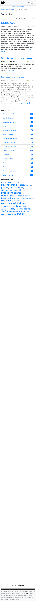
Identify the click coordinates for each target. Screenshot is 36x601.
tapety (12, 208)
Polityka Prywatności (27, 595)
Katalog (14, 10)
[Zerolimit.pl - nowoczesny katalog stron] (3, 3)
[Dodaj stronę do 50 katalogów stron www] (18, 6)
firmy (19, 195)
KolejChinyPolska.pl (9, 23)
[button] (29, 2)
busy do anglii (13, 182)
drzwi (4, 182)
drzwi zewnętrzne (13, 204)
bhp (18, 206)
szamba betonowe (8, 214)
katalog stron (28, 188)
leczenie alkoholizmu (27, 198)
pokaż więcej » (11, 70)
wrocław (26, 211)
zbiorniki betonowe (9, 190)
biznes (22, 190)
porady (4, 188)
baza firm (27, 196)
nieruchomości (10, 203)
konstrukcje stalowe (10, 201)
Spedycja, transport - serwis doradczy (16, 58)
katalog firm (16, 187)
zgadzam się (26, 593)
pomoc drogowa (15, 211)
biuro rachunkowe (10, 198)
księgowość (25, 185)
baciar (20, 213)
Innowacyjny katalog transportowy (15, 77)
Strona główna (5, 10)
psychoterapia (9, 184)
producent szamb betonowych (11, 194)
